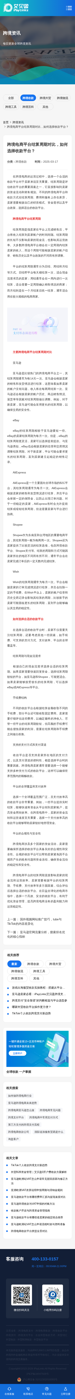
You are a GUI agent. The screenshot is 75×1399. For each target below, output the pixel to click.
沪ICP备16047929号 (37, 1373)
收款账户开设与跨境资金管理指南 (30, 1210)
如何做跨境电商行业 (20, 1095)
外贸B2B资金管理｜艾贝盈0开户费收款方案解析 (39, 1172)
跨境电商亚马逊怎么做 (21, 1110)
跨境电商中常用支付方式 (43, 1117)
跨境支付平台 (16, 1117)
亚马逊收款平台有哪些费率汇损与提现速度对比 (38, 1196)
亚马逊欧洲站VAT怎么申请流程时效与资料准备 (38, 1224)
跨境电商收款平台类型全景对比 (29, 1231)
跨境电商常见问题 (50, 1110)
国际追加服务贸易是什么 (49, 1131)
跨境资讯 (18, 122)
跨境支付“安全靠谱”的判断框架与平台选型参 (39, 1000)
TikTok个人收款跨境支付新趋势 (31, 1013)
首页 (6, 122)
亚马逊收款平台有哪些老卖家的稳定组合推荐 (37, 1217)
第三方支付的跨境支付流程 (23, 1124)
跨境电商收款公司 (18, 1131)
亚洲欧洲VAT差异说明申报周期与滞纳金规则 (37, 1190)
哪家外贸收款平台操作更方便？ (31, 1006)
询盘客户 (13, 1139)
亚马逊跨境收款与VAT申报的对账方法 (33, 1203)
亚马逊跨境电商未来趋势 (22, 1102)
